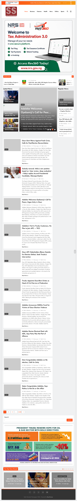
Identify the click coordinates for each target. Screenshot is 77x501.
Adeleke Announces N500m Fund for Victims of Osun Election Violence (36, 306)
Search (6, 417)
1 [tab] (48, 130)
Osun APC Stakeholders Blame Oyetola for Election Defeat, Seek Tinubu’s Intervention (36, 254)
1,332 (19, 412)
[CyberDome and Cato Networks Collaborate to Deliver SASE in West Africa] (56, 82)
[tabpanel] (38, 110)
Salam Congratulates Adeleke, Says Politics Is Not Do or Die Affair (35, 387)
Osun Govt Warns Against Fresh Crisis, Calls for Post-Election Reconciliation (36, 141)
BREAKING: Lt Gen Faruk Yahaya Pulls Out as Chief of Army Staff (15, 481)
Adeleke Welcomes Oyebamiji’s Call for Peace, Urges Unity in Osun (36, 200)
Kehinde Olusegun (35, 483)
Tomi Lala (25, 179)
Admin (59, 483)
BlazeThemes (50, 497)
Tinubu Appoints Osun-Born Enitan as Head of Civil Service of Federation (35, 281)
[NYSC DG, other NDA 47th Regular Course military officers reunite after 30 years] (18, 82)
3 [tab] (53, 130)
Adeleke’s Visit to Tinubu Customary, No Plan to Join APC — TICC (46, 2)
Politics (57, 11)
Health (45, 11)
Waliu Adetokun (64, 113)
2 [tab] (50, 130)
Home (26, 11)
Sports (62, 11)
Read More (24, 163)
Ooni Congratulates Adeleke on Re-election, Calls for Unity (35, 361)
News (51, 11)
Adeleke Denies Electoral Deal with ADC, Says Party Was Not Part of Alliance (35, 333)
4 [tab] (55, 130)
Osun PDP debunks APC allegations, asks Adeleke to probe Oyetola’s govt (66, 121)
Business (32, 11)
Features (39, 11)
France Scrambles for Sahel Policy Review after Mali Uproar (62, 481)
